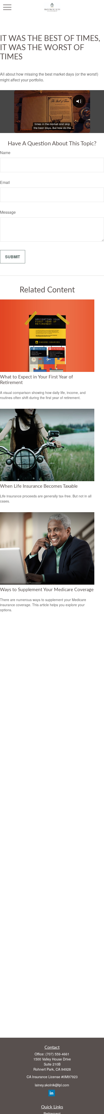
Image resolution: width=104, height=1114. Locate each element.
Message (8, 212)
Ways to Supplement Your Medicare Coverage (47, 590)
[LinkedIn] (51, 1093)
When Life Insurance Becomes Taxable (39, 486)
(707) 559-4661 (57, 1053)
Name (5, 152)
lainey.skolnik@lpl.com (52, 1085)
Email (5, 182)
